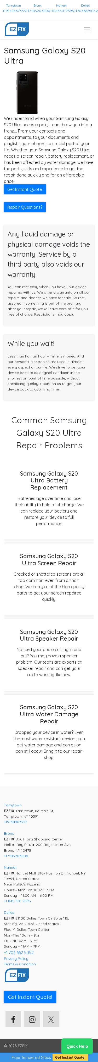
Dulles (85, 5)
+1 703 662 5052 (19, 952)
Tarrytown (13, 5)
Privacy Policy (16, 958)
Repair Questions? (24, 207)
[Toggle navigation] (87, 30)
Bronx (37, 5)
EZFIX (23, 1046)
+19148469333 (14, 10)
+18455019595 (62, 10)
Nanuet (61, 5)
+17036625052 (86, 10)
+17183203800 (38, 10)
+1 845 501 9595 (17, 901)
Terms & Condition (20, 964)
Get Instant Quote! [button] (25, 189)
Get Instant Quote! (70, 1057)
